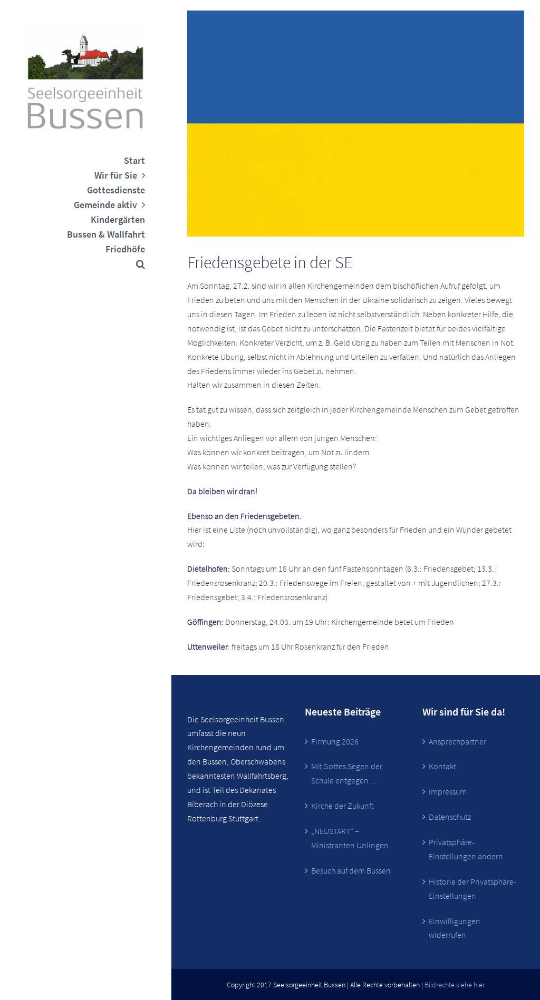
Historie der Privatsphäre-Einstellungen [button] (472, 888)
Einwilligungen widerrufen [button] (454, 928)
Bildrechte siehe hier (455, 984)
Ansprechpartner (457, 741)
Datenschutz (450, 816)
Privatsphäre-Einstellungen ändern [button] (466, 849)
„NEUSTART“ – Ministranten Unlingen (350, 838)
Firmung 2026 (335, 741)
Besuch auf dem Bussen (351, 870)
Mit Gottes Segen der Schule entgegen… (346, 773)
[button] (85, 264)
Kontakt (442, 766)
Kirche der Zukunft (342, 805)
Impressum (448, 791)
